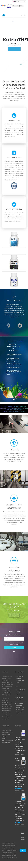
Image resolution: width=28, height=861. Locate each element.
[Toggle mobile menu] (25, 15)
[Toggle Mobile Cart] (21, 15)
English (17, 1)
